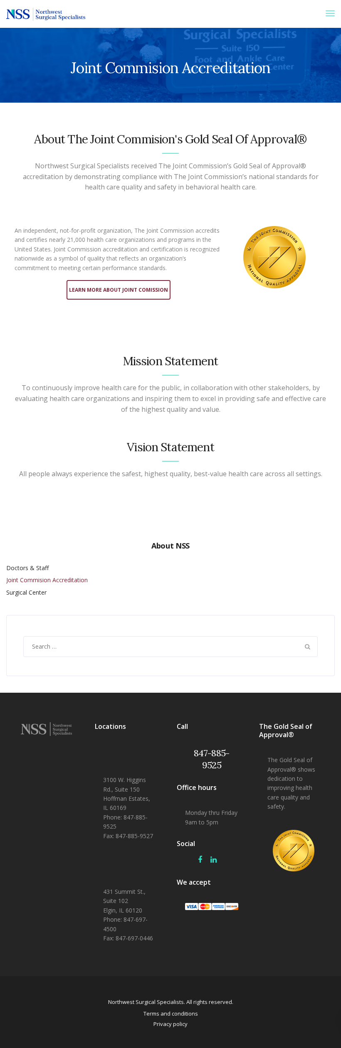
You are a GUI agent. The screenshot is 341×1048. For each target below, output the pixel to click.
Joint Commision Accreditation (47, 580)
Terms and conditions (170, 1013)
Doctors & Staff (27, 568)
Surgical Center (26, 592)
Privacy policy (170, 1024)
